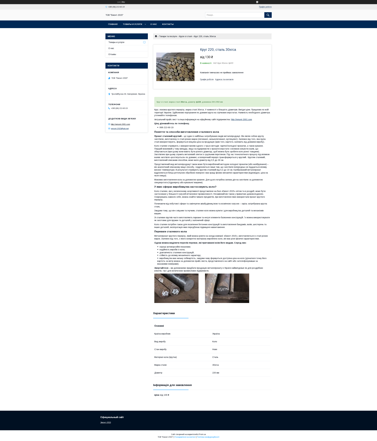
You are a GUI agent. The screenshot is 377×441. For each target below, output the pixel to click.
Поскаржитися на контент (185, 437)
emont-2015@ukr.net (120, 128)
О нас (153, 24)
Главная (113, 24)
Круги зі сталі (185, 36)
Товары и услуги (132, 24)
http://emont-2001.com (241, 119)
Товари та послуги (168, 36)
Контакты (168, 24)
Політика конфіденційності (208, 437)
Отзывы (112, 54)
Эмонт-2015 (105, 422)
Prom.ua (202, 434)
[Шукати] (268, 15)
